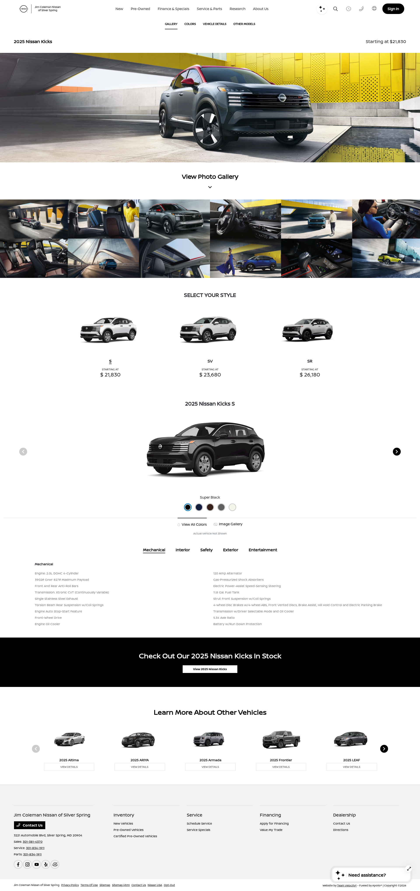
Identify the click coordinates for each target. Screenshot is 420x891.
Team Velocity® (347, 885)
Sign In (393, 8)
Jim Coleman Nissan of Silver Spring (37, 885)
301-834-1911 (35, 848)
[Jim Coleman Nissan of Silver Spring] (42, 9)
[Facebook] (18, 864)
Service (194, 815)
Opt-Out (169, 885)
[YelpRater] (45, 864)
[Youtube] (36, 864)
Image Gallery (230, 524)
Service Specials (198, 830)
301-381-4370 (32, 841)
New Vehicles (123, 823)
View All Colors (194, 524)
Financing (270, 815)
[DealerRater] (55, 864)
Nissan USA (155, 885)
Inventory (124, 815)
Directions (340, 830)
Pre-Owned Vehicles (129, 830)
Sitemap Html (121, 885)
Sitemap (105, 885)
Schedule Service (199, 823)
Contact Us (32, 825)
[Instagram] (27, 864)
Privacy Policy (70, 885)
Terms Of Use (89, 885)
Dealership (344, 815)
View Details (69, 767)
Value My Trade (271, 830)
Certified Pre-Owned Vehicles (135, 836)
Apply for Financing (274, 823)
